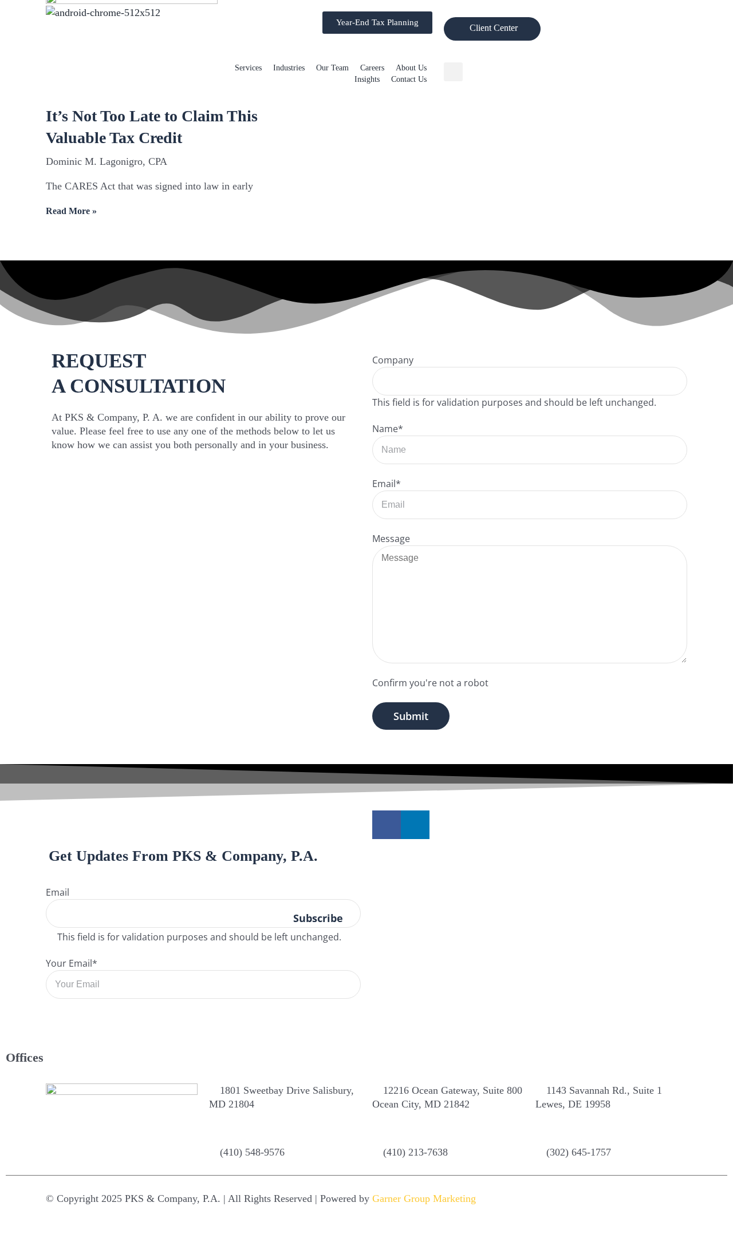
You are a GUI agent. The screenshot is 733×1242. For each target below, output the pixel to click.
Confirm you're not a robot (430, 683)
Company (392, 360)
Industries (289, 68)
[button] (453, 71)
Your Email (71, 963)
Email (386, 483)
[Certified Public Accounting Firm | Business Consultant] (103, 12)
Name (387, 428)
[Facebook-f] (386, 824)
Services (248, 68)
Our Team (332, 68)
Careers (372, 68)
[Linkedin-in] (415, 824)
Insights (367, 79)
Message (391, 538)
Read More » (71, 211)
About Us (411, 68)
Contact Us (409, 79)
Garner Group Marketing (424, 1198)
